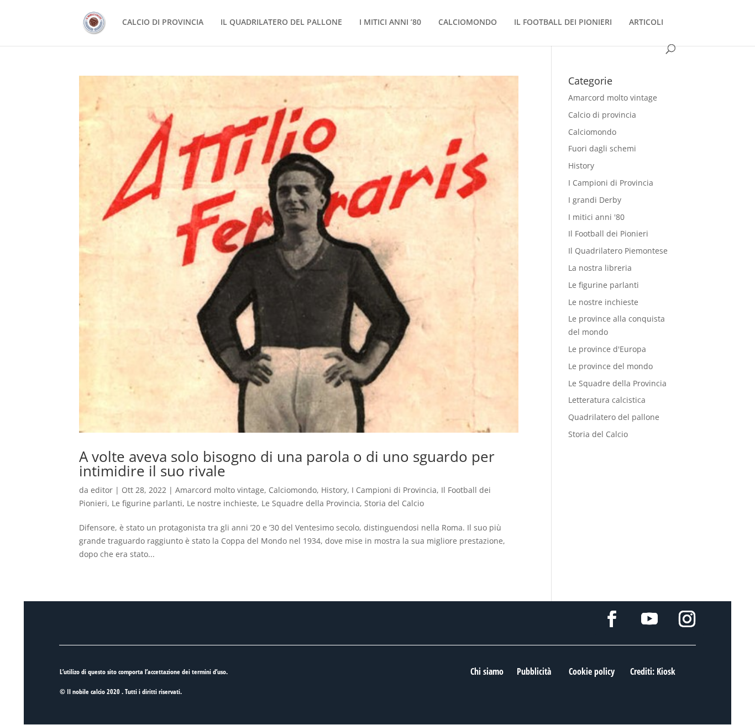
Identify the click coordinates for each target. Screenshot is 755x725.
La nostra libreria (600, 267)
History (334, 490)
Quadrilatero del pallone (613, 417)
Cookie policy (592, 671)
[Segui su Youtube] (649, 618)
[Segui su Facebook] (611, 618)
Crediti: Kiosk (652, 671)
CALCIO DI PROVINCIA (162, 22)
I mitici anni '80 (596, 217)
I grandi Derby (594, 200)
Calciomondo (293, 490)
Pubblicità (534, 671)
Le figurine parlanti (147, 503)
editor (102, 490)
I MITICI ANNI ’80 (390, 22)
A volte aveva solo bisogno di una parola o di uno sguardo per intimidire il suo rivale (287, 463)
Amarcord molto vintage (219, 490)
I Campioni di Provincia (394, 490)
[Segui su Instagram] (687, 618)
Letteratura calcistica (607, 400)
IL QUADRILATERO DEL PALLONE (281, 22)
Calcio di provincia (602, 114)
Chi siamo (487, 671)
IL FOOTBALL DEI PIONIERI (563, 22)
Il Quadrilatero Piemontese (618, 250)
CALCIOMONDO (467, 22)
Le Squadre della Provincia (310, 503)
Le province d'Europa (607, 349)
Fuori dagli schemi (602, 148)
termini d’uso (209, 671)
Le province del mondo (610, 366)
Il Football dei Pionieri (608, 233)
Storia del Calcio (394, 503)
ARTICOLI (646, 22)
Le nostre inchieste (222, 503)
